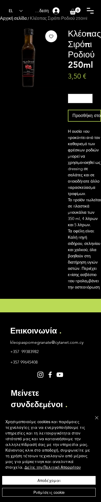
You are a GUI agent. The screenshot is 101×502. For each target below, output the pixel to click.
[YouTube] (60, 375)
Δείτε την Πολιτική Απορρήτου (53, 467)
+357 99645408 (24, 362)
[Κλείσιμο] (93, 420)
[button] (90, 10)
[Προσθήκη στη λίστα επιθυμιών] (51, 36)
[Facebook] (50, 375)
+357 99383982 (24, 351)
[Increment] (89, 98)
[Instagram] (40, 375)
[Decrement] (72, 98)
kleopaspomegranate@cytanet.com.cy (46, 342)
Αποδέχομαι (49, 480)
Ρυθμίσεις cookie (49, 492)
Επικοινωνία (36, 331)
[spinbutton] (80, 98)
